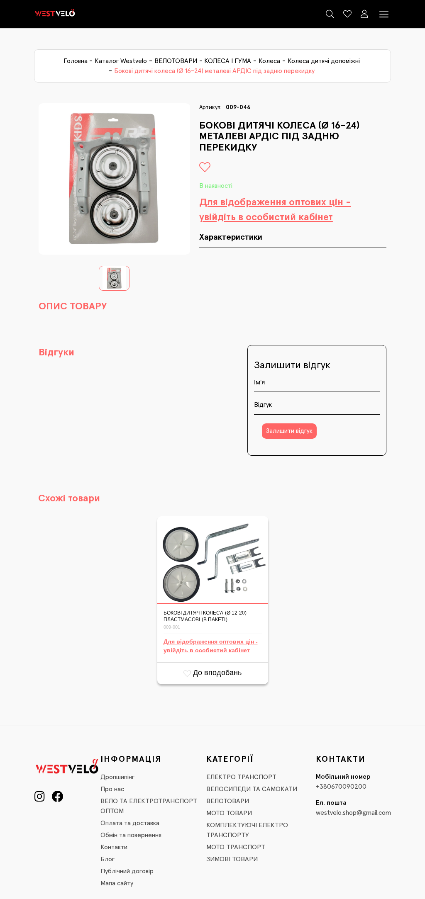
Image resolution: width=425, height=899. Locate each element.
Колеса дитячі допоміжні (324, 61)
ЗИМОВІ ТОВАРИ (232, 859)
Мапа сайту (116, 883)
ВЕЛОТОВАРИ (175, 61)
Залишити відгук (289, 431)
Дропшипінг (117, 777)
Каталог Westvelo (121, 61)
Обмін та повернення (130, 835)
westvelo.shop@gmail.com (353, 812)
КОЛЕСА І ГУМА (227, 61)
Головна (76, 61)
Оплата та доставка (129, 823)
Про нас (112, 789)
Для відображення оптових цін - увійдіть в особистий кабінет (275, 209)
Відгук (263, 404)
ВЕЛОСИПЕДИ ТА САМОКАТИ (251, 789)
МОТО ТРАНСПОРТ (235, 847)
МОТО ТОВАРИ (229, 813)
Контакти (113, 847)
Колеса (269, 61)
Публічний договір (127, 871)
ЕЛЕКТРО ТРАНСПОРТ (241, 777)
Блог (107, 859)
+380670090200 (341, 786)
